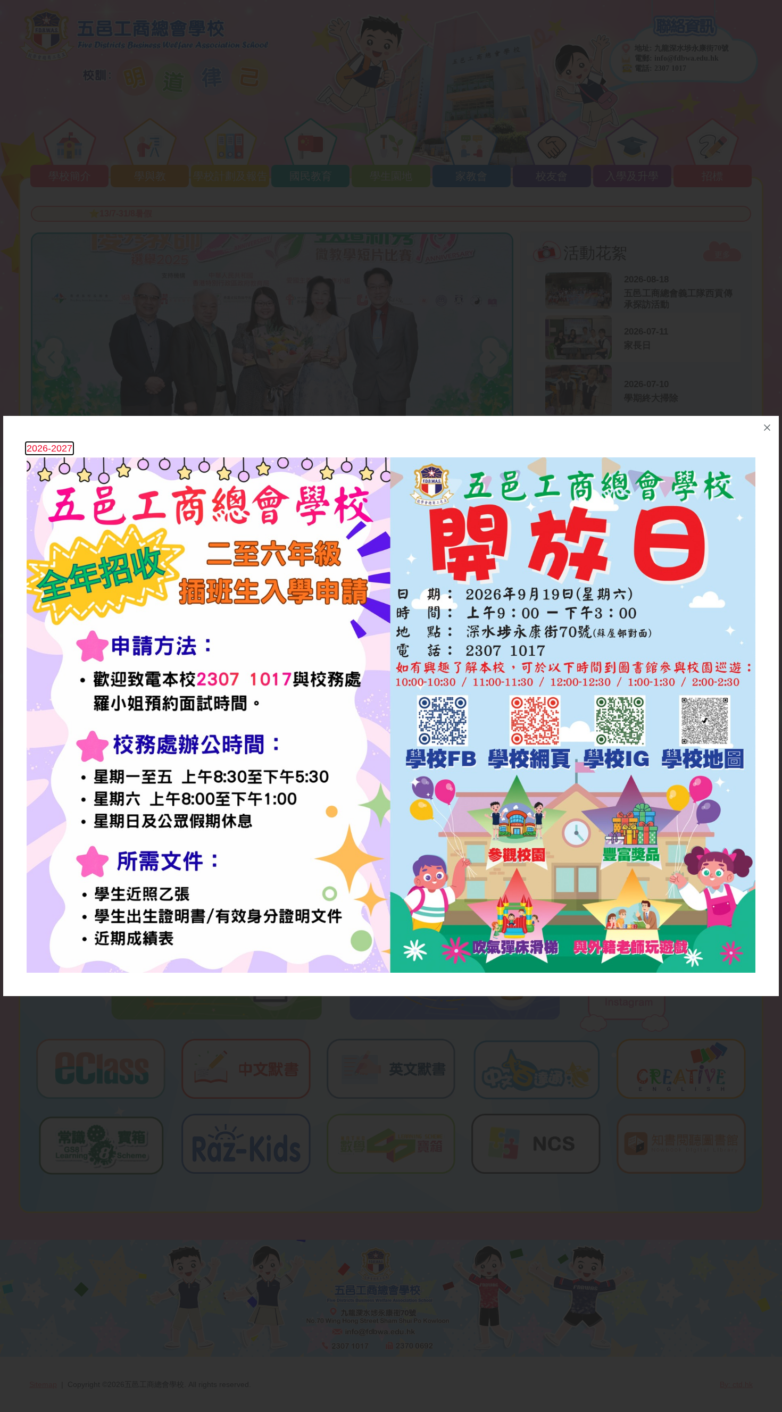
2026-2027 (49, 448)
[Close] (767, 427)
